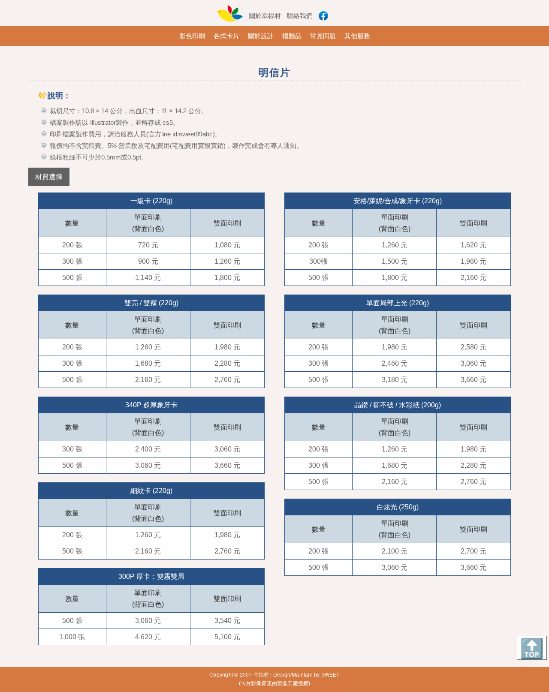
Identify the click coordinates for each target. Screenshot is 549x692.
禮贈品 (292, 35)
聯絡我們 (300, 15)
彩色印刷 (192, 35)
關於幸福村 (265, 15)
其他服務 (357, 35)
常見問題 (323, 35)
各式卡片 (226, 35)
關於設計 (261, 35)
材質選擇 (49, 177)
